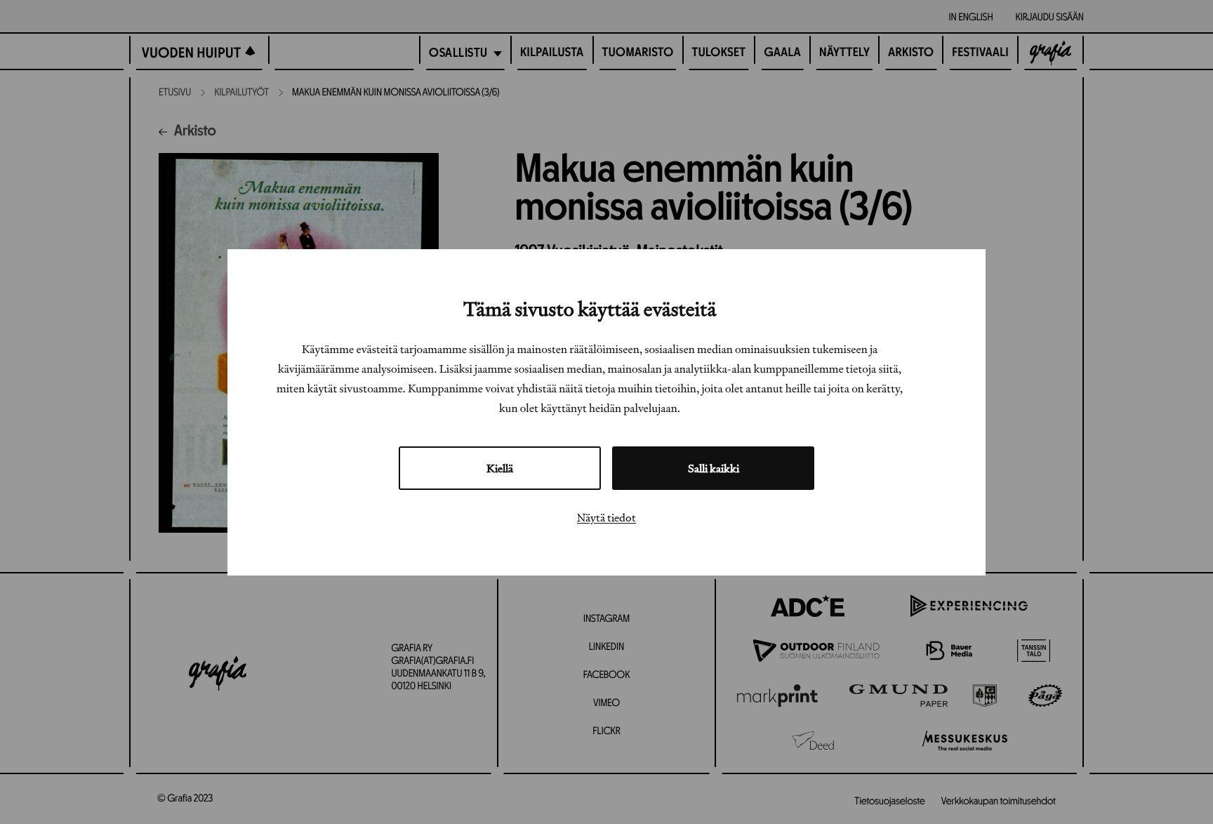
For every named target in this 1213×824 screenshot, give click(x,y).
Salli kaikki (713, 467)
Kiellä (499, 467)
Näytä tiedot (606, 516)
